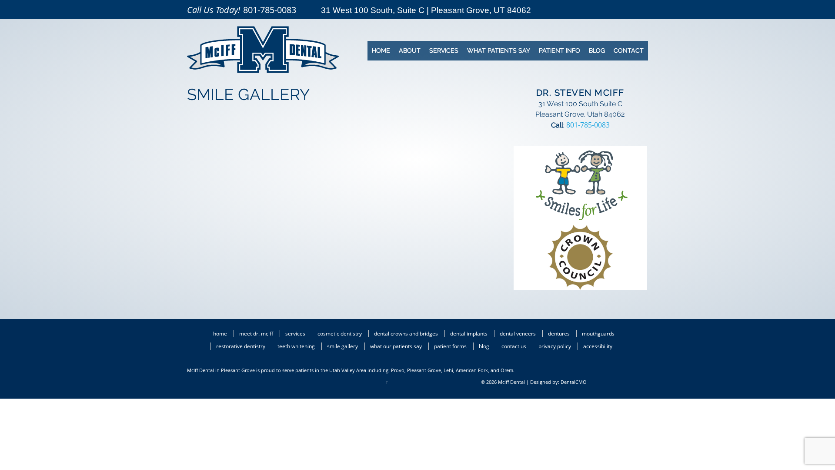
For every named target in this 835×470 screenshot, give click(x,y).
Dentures (559, 333)
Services (443, 50)
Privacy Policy (554, 346)
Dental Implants (469, 333)
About (410, 50)
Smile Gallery (342, 346)
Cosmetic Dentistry (339, 333)
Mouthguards (598, 333)
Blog (597, 50)
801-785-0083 (269, 10)
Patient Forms (450, 346)
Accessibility (597, 346)
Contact (629, 50)
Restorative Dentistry (240, 346)
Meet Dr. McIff (256, 333)
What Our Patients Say (396, 346)
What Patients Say (498, 50)
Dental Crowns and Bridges (406, 333)
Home (381, 50)
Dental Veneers (518, 333)
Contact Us (513, 346)
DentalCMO (574, 382)
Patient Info (559, 50)
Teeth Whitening (296, 346)
